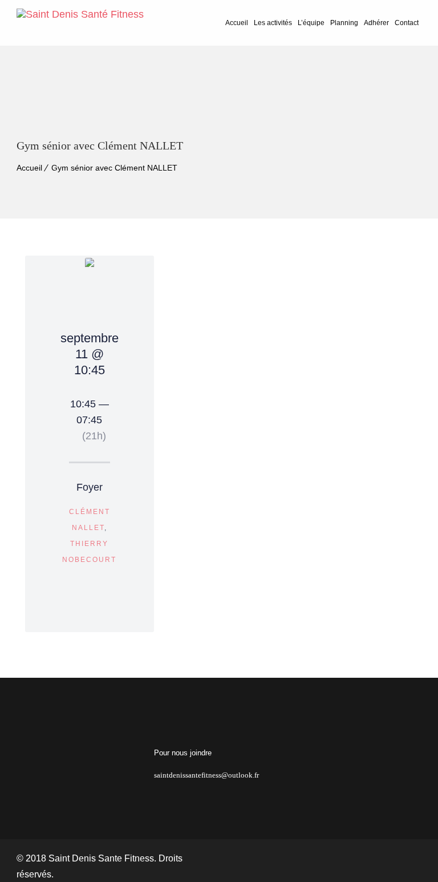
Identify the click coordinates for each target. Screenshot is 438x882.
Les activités (273, 23)
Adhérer (376, 23)
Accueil (236, 23)
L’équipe (311, 23)
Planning (344, 23)
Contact (407, 23)
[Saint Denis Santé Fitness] (80, 23)
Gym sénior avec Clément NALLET (114, 167)
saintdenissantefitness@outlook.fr (206, 775)
